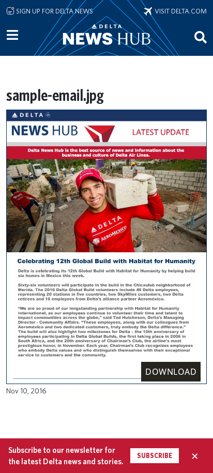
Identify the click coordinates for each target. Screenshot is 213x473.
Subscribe (154, 456)
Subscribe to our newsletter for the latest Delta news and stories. (66, 455)
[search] (200, 36)
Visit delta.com (179, 11)
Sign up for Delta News (53, 11)
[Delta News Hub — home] (106, 49)
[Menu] (12, 35)
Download (170, 371)
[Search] (200, 36)
